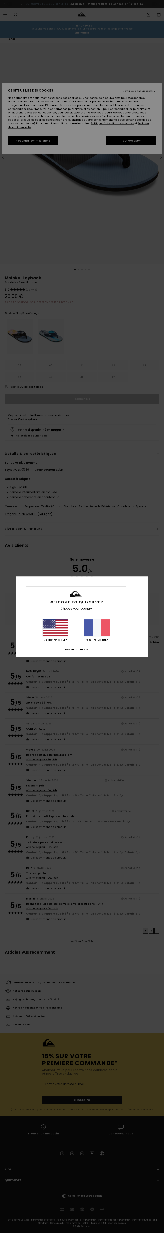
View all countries (76, 649)
